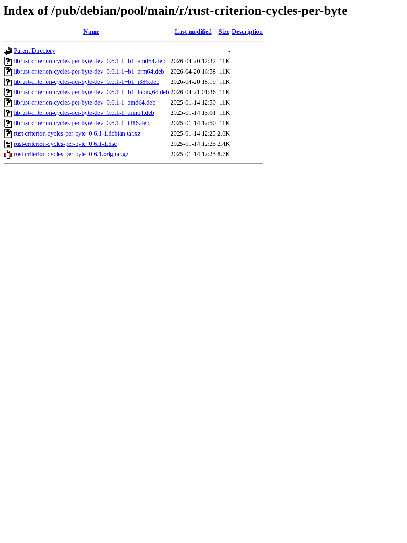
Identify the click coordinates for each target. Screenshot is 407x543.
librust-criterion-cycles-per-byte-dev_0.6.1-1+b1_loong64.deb (91, 92)
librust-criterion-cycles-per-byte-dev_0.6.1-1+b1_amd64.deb (89, 61)
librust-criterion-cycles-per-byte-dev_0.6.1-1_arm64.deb (84, 112)
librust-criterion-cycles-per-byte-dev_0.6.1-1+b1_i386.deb (86, 81)
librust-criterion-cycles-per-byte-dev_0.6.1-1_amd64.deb (84, 102)
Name (91, 31)
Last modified (193, 31)
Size (224, 31)
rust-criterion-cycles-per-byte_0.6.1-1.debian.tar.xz (77, 133)
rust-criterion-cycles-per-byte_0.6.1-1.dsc (65, 143)
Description (247, 31)
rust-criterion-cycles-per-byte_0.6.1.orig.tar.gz (71, 154)
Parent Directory (34, 50)
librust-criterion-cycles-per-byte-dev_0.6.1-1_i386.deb (81, 123)
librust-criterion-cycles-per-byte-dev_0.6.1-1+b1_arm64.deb (89, 71)
